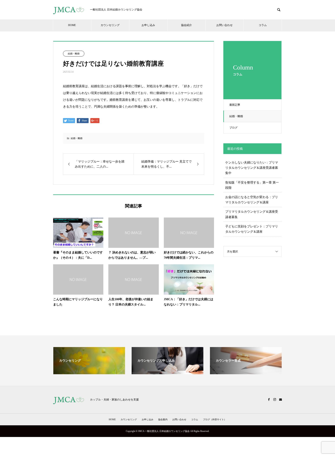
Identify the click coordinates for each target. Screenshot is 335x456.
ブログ (233, 127)
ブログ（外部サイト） (214, 419)
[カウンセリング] (89, 372)
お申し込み (148, 25)
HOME (72, 25)
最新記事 (234, 104)
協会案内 (163, 419)
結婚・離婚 (236, 116)
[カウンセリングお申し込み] (167, 372)
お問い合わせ (224, 25)
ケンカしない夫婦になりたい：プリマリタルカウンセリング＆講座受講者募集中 (251, 168)
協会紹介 (186, 25)
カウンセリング (110, 25)
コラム (263, 25)
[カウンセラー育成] (246, 372)
